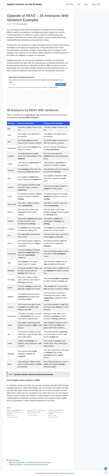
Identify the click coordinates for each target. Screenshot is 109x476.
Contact (86, 4)
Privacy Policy (70, 4)
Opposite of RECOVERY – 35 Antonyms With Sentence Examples (30, 462)
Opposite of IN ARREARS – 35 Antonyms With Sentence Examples (15, 412)
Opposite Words (14, 460)
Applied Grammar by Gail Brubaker (24, 4)
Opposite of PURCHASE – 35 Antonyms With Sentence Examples (56, 412)
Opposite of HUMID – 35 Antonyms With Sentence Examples (28, 464)
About (78, 4)
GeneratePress (69, 473)
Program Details (95, 4)
